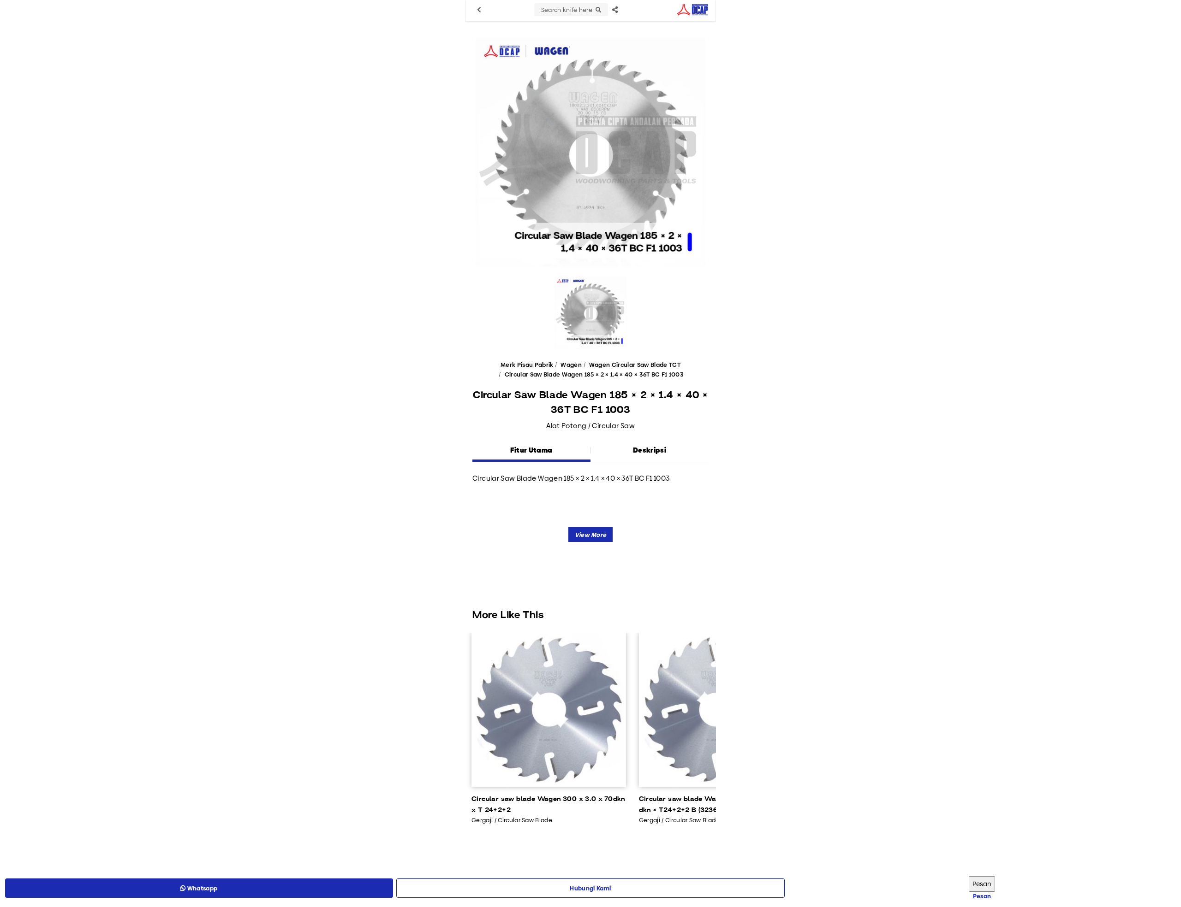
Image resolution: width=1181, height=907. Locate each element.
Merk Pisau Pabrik (527, 364)
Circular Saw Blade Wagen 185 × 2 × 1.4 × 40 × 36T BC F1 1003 (594, 374)
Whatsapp (201, 888)
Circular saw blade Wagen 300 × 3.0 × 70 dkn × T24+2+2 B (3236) (709, 804)
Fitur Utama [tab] (531, 450)
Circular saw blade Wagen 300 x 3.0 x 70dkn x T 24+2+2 (548, 804)
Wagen (571, 364)
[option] (590, 152)
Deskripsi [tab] (649, 450)
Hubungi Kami (590, 888)
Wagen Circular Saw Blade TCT (634, 364)
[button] (590, 534)
